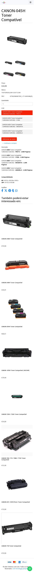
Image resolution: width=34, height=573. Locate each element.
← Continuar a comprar (9, 143)
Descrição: (4, 147)
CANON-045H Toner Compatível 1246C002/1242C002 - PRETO (12, 113)
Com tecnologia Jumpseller (21, 569)
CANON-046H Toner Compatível (11, 239)
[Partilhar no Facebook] (2, 191)
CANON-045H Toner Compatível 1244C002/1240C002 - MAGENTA (12, 125)
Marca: (3, 90)
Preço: (3, 83)
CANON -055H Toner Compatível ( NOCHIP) (15, 370)
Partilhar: (4, 187)
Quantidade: (5, 100)
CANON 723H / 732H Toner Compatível (14, 414)
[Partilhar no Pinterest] (9, 191)
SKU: (2, 96)
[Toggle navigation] (30, 2)
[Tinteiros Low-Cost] (3, 2)
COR (2, 108)
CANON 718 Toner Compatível (11, 546)
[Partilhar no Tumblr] (13, 191)
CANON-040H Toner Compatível (11, 282)
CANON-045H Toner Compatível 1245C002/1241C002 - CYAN (12, 119)
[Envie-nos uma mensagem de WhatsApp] (29, 568)
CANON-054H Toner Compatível (11, 326)
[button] (2, 52)
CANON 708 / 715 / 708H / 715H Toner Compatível (13, 459)
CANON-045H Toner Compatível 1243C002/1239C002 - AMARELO (12, 132)
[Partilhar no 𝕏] (5, 191)
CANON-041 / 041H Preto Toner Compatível (15, 502)
